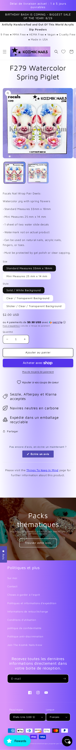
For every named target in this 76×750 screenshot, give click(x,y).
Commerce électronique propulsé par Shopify (47, 743)
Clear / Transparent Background (27, 298)
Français (54, 716)
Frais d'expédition (11, 326)
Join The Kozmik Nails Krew (24, 644)
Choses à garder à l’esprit (23, 594)
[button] (5, 52)
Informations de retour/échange (27, 611)
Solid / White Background (23, 290)
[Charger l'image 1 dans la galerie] (14, 173)
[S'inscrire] (64, 678)
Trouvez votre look (38, 542)
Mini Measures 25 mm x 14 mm (26, 276)
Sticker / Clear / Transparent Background (34, 306)
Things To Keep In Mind (42, 470)
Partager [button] (12, 431)
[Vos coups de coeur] (63, 52)
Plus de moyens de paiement (38, 371)
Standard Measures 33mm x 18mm (29, 268)
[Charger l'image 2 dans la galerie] (38, 173)
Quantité (8, 331)
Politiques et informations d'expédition (31, 603)
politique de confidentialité (24, 628)
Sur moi (12, 578)
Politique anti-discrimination (25, 636)
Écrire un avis (42, 455)
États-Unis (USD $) (24, 716)
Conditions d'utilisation (21, 619)
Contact (12, 586)
